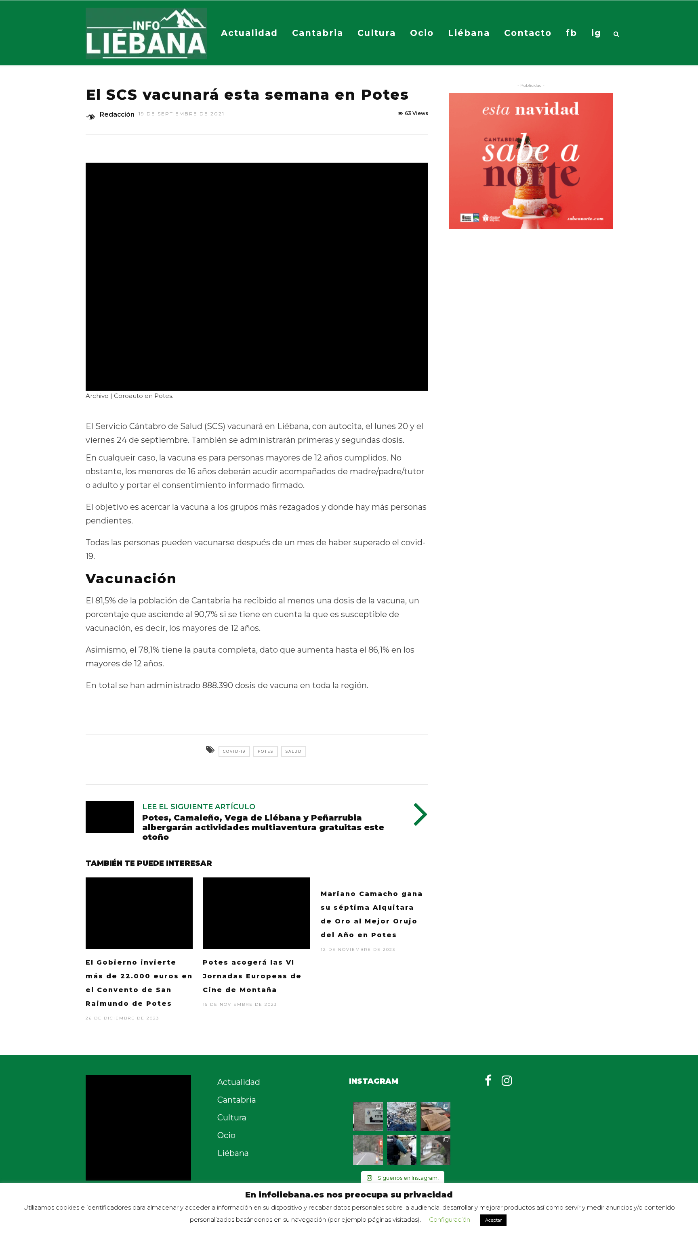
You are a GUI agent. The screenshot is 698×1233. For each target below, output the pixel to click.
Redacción (117, 114)
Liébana (469, 33)
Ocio (422, 33)
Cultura (376, 33)
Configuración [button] (449, 1219)
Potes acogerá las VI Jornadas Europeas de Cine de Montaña (252, 976)
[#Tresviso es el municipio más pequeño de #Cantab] (402, 1117)
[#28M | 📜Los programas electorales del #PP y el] (368, 1117)
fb (571, 33)
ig (596, 33)
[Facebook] (488, 1080)
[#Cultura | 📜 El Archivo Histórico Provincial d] (435, 1117)
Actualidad (249, 33)
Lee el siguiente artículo (198, 806)
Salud (294, 751)
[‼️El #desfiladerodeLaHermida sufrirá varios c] (368, 1150)
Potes (265, 751)
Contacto (528, 33)
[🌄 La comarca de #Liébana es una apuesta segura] (435, 1150)
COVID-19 (234, 751)
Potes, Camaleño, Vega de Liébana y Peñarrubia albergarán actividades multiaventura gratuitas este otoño (263, 827)
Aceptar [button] (493, 1220)
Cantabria (317, 33)
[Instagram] (507, 1080)
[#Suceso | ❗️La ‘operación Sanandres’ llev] (402, 1150)
